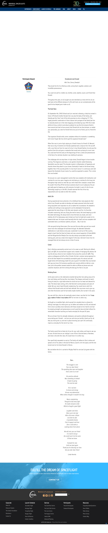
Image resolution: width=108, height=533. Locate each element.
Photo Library (86, 514)
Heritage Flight (28, 508)
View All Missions (29, 516)
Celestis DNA (47, 516)
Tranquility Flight (29, 511)
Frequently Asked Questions (89, 505)
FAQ (100, 2)
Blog (74, 9)
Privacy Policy (55, 522)
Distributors (8, 513)
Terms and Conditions (62, 522)
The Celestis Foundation (11, 511)
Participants (36, 9)
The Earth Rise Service (49, 505)
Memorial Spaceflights (17, 4)
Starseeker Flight (29, 505)
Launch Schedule (46, 9)
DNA (64, 9)
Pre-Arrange (57, 9)
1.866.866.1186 (49, 492)
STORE (79, 9)
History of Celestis (10, 508)
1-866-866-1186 (94, 2)
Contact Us (86, 2)
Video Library (86, 511)
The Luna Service (48, 511)
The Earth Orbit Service (49, 508)
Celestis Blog (86, 516)
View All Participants (68, 505)
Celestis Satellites (29, 519)
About (69, 9)
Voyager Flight (28, 514)
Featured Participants (69, 508)
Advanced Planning (48, 519)
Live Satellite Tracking (93, 4)
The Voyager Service (49, 514)
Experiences (28, 9)
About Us (8, 505)
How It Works (86, 508)
